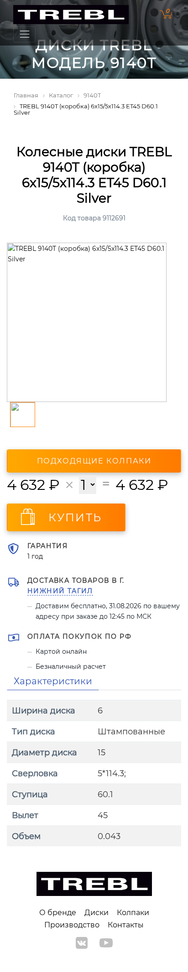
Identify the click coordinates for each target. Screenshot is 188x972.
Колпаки (133, 912)
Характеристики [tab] (53, 681)
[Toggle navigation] (24, 34)
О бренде (57, 912)
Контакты (126, 925)
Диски (96, 912)
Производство (71, 925)
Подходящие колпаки (94, 461)
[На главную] (71, 14)
